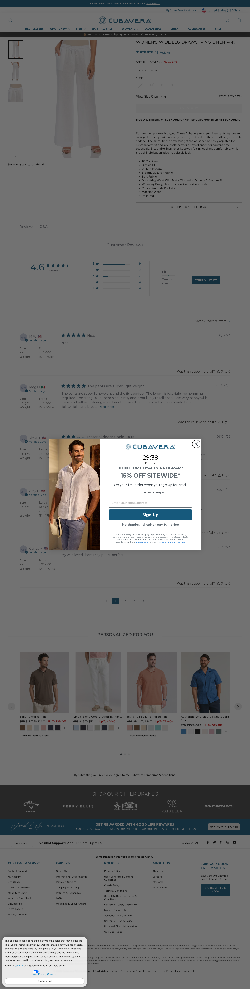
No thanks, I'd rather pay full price (150, 524)
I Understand (44, 981)
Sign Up (150, 514)
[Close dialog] (196, 444)
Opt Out (19, 965)
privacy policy (142, 542)
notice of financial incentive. (171, 542)
